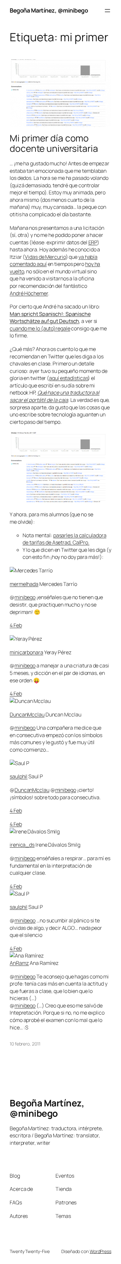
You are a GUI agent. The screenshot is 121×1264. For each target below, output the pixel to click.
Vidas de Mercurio (45, 256)
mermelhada (24, 584)
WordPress (100, 1251)
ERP (92, 242)
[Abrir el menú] (107, 11)
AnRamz (19, 963)
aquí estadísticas (68, 378)
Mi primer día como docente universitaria (54, 143)
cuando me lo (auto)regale (40, 328)
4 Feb (16, 625)
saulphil (18, 776)
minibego (25, 597)
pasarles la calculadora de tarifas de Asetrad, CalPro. (64, 539)
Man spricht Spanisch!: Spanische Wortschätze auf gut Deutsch (50, 317)
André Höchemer (29, 293)
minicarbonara (26, 652)
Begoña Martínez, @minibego (49, 10)
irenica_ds (22, 844)
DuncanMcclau (27, 714)
